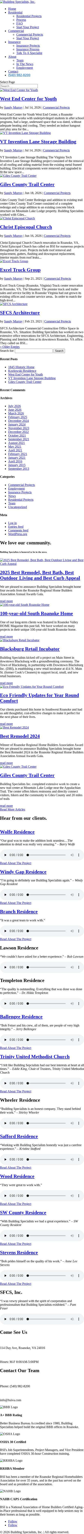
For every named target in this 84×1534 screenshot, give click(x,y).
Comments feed (18, 530)
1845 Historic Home (21, 367)
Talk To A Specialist (29, 53)
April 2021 (15, 450)
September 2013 (18, 468)
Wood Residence (17, 1176)
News (12, 496)
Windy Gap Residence (23, 871)
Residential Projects (29, 16)
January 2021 (16, 457)
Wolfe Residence (17, 832)
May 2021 (14, 446)
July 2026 (14, 406)
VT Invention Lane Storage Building (38, 141)
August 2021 (16, 443)
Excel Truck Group (20, 270)
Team (19, 60)
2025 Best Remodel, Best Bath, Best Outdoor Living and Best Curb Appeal (40, 575)
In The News (24, 64)
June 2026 (14, 409)
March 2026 (16, 413)
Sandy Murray (13, 107)
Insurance (14, 42)
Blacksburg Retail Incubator (30, 649)
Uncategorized (17, 507)
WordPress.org (17, 534)
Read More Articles (12, 809)
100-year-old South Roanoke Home (36, 613)
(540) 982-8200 (19, 75)
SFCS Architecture (20, 312)
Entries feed (15, 526)
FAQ (19, 23)
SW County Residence (23, 1212)
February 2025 (17, 417)
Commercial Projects (29, 34)
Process (21, 20)
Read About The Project (15, 863)
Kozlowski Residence (22, 370)
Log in (12, 523)
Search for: (7, 350)
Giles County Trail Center (27, 184)
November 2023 (18, 428)
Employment (24, 67)
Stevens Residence (19, 1252)
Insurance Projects (28, 45)
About (12, 56)
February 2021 (17, 454)
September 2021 (18, 439)
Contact (13, 71)
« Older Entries (10, 347)
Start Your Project (27, 27)
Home (12, 8)
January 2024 (16, 424)
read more (6, 601)
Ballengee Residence (21, 1016)
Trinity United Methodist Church (35, 1056)
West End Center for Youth (28, 98)
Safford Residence (19, 1136)
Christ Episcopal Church (26, 227)
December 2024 (18, 420)
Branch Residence (19, 911)
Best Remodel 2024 (20, 736)
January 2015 (16, 465)
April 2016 (15, 461)
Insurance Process (27, 49)
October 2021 (17, 435)
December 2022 (18, 432)
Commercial (16, 31)
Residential (15, 12)
